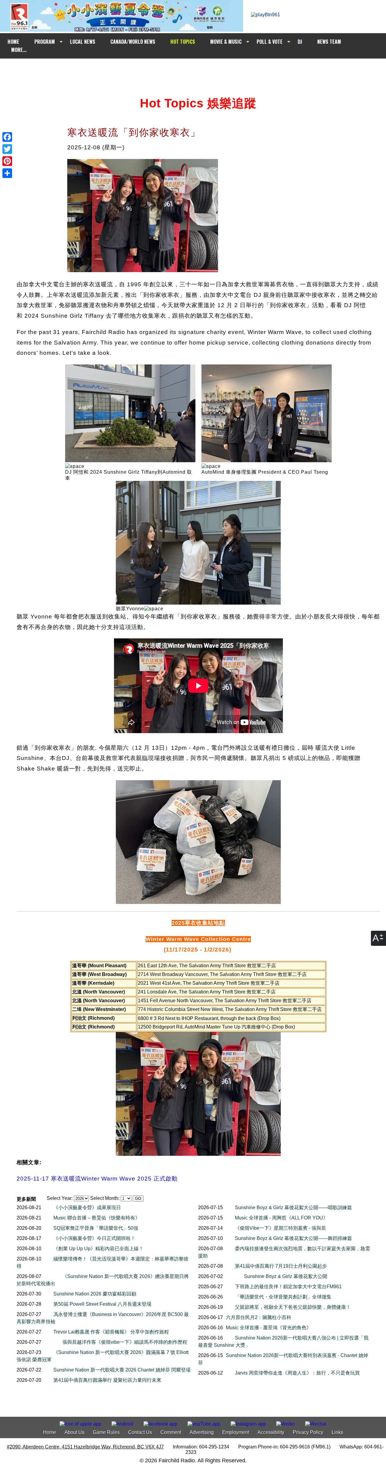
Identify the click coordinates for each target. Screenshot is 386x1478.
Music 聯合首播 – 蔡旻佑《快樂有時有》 (96, 1217)
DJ (300, 41)
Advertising (202, 1432)
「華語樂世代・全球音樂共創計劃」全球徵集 (283, 1296)
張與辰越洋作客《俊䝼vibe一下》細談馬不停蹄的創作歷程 (124, 1342)
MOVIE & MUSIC (226, 41)
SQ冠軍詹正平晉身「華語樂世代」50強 (95, 1228)
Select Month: (104, 1198)
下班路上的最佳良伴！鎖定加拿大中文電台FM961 (288, 1286)
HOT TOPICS (182, 41)
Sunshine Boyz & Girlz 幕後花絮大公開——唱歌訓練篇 (293, 1207)
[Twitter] (7, 149)
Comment (170, 1432)
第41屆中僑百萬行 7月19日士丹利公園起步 (281, 1266)
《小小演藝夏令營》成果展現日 (87, 1207)
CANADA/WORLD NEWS (132, 41)
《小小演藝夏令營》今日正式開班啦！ (94, 1238)
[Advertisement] (198, 70)
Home (49, 1432)
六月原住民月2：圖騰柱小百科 (258, 1317)
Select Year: (60, 1198)
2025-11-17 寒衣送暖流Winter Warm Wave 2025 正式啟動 (97, 1178)
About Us (74, 1432)
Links (337, 1432)
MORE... (19, 49)
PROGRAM (44, 41)
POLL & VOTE (270, 41)
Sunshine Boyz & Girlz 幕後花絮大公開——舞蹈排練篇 (293, 1238)
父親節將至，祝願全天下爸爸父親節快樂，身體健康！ (293, 1307)
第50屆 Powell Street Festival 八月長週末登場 (102, 1304)
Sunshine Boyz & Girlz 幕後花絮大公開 (285, 1276)
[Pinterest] (7, 161)
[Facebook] (7, 137)
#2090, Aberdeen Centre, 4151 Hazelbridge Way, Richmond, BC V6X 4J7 (85, 1446)
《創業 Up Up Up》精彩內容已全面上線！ (98, 1248)
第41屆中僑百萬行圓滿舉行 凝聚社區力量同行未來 (107, 1380)
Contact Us (140, 1432)
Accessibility (271, 1432)
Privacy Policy (308, 1432)
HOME (13, 41)
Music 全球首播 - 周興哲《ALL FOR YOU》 (281, 1217)
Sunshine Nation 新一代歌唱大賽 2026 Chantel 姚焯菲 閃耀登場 (122, 1369)
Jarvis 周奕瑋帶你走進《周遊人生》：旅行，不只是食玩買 (297, 1372)
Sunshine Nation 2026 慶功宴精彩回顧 (94, 1293)
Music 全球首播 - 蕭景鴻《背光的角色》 (268, 1327)
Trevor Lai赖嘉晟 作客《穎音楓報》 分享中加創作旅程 (111, 1331)
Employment (235, 1432)
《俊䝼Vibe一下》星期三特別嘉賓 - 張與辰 (280, 1228)
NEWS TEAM (329, 41)
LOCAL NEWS (82, 41)
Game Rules (106, 1432)
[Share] (7, 173)
